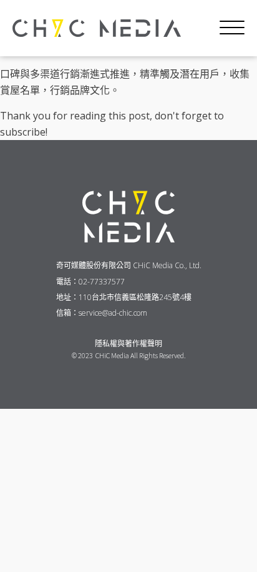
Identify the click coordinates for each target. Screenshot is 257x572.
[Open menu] (232, 28)
